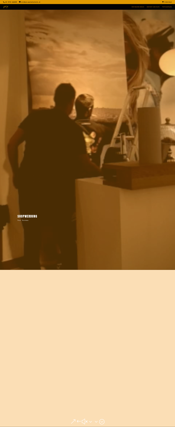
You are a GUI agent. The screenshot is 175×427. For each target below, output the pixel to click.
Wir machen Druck (138, 7)
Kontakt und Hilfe (153, 7)
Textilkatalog (167, 7)
